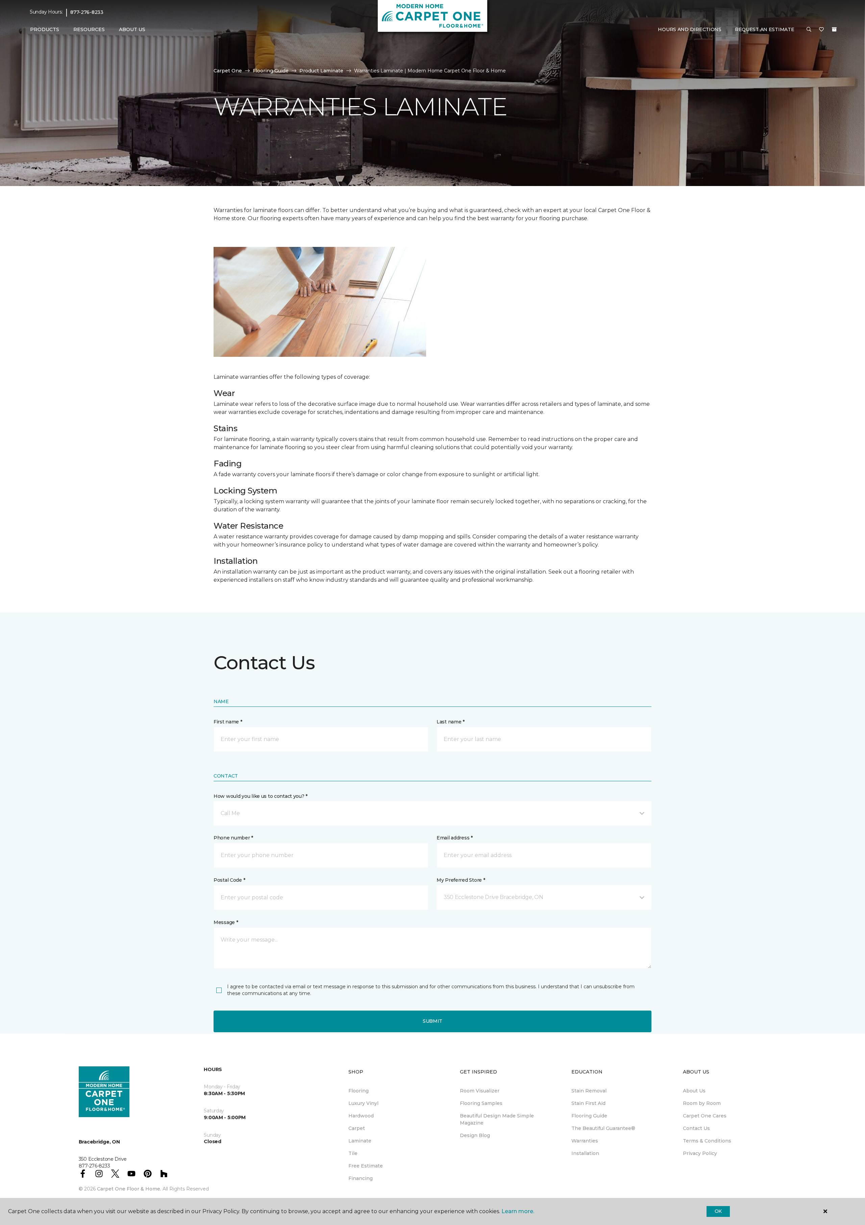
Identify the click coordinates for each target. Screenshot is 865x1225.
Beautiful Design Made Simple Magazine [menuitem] (497, 1119)
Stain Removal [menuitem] (589, 1091)
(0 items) (834, 29)
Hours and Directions (689, 29)
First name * (228, 721)
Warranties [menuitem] (584, 1141)
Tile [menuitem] (352, 1153)
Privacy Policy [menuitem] (700, 1153)
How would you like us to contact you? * (260, 796)
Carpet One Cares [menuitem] (704, 1116)
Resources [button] (89, 29)
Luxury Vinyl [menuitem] (363, 1103)
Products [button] (44, 29)
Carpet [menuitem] (356, 1128)
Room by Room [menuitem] (702, 1103)
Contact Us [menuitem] (696, 1128)
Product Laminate (321, 71)
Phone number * (233, 837)
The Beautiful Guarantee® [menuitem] (603, 1128)
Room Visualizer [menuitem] (479, 1091)
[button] (808, 29)
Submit (432, 1021)
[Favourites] (821, 29)
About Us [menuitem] (694, 1091)
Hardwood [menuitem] (361, 1116)
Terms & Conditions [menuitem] (707, 1141)
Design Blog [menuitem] (475, 1135)
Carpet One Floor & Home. (129, 1189)
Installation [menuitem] (585, 1153)
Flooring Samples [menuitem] (481, 1103)
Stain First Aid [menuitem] (588, 1103)
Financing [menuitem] (360, 1178)
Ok (718, 1211)
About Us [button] (132, 29)
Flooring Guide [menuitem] (589, 1116)
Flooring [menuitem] (358, 1091)
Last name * (451, 721)
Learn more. (517, 1211)
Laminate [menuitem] (359, 1141)
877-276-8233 (86, 12)
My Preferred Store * (461, 880)
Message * (226, 922)
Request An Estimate (764, 29)
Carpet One (228, 71)
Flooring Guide (271, 71)
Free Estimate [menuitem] (365, 1166)
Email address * (455, 837)
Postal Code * (229, 880)
